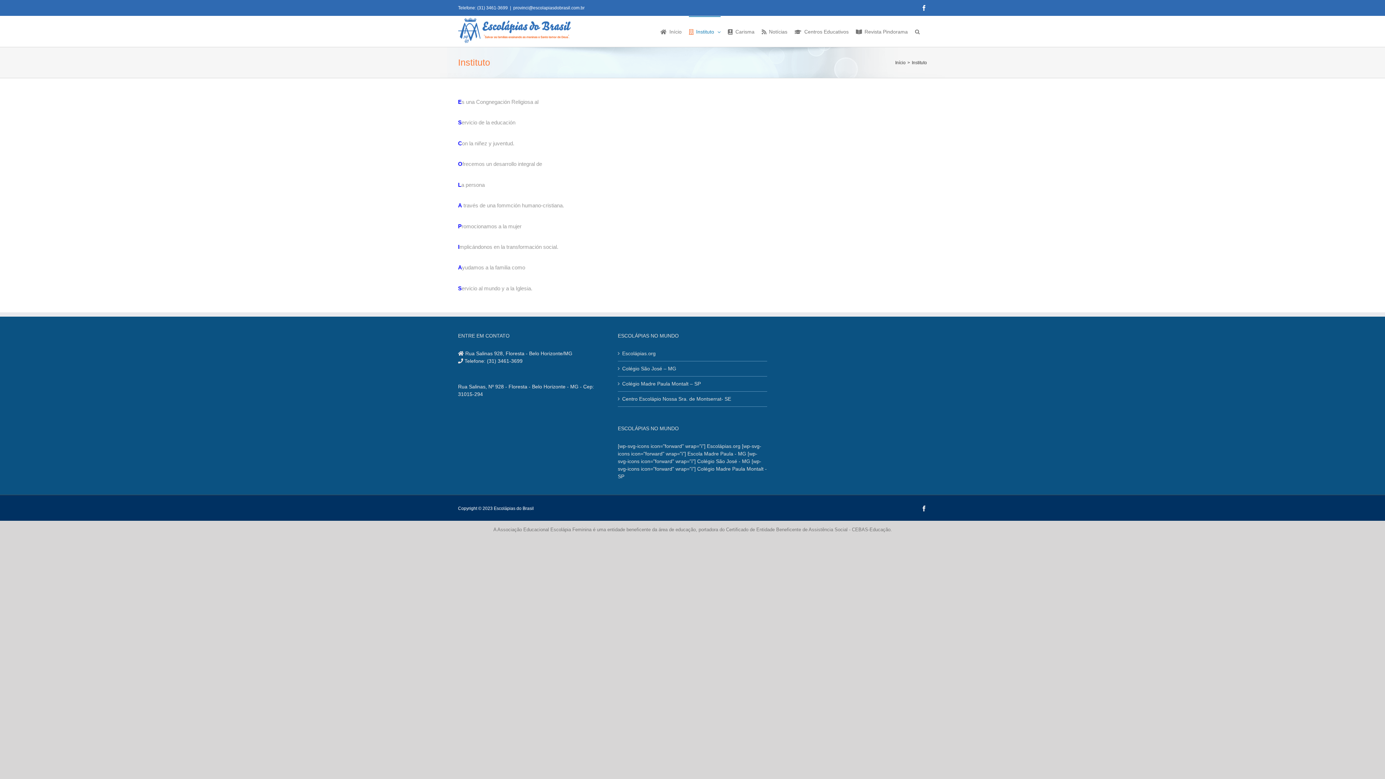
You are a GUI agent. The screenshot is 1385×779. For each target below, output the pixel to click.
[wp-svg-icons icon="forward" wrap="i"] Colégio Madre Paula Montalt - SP (692, 468)
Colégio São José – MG (649, 368)
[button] (917, 31)
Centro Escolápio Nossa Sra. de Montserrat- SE (676, 399)
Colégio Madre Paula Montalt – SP (661, 384)
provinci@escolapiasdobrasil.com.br (549, 7)
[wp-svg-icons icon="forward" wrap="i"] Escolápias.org (679, 446)
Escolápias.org (639, 353)
